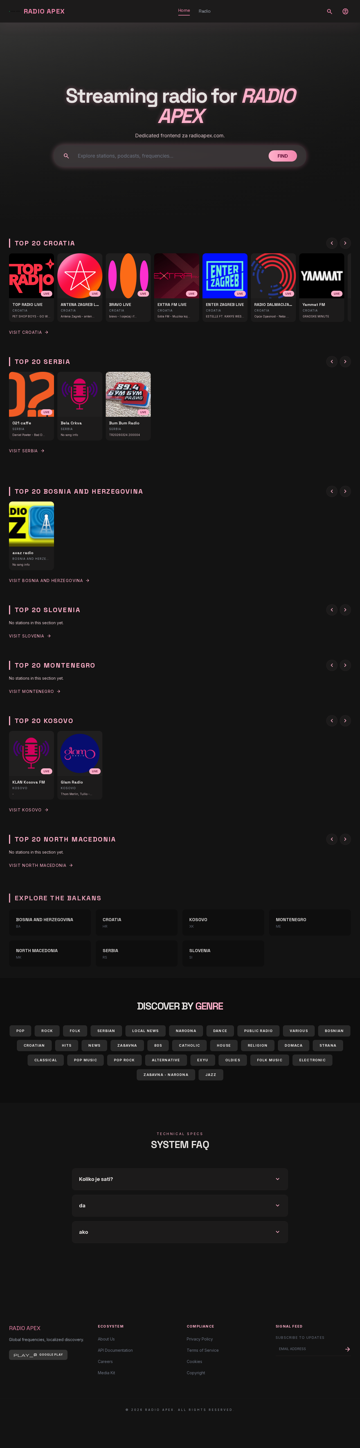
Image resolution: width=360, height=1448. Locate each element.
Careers (105, 1361)
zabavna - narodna (165, 1075)
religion (258, 1045)
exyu (202, 1060)
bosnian (334, 1031)
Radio (204, 11)
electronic (312, 1060)
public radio (258, 1031)
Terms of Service (203, 1350)
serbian (106, 1031)
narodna (186, 1031)
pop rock (124, 1060)
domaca (294, 1045)
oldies (232, 1060)
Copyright (196, 1372)
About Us (106, 1339)
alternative (166, 1060)
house (224, 1045)
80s (158, 1045)
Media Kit (106, 1372)
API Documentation (115, 1350)
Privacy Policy (200, 1339)
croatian (34, 1045)
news (94, 1045)
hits (67, 1045)
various (299, 1031)
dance (220, 1031)
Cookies (194, 1361)
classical (45, 1060)
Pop (20, 1031)
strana (328, 1045)
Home (184, 10)
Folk (75, 1031)
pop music (85, 1060)
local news (145, 1031)
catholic (189, 1045)
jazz (211, 1075)
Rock (47, 1031)
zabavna (127, 1045)
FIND (283, 156)
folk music (269, 1060)
